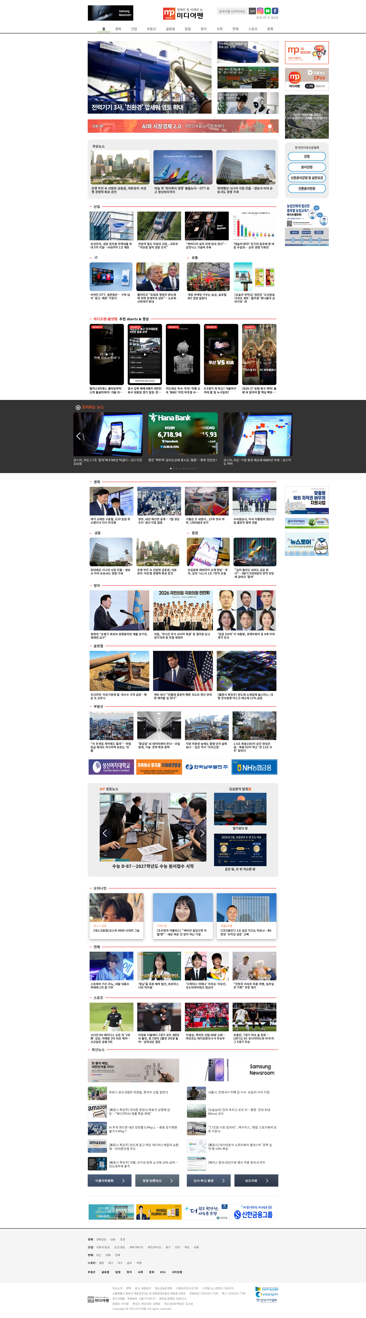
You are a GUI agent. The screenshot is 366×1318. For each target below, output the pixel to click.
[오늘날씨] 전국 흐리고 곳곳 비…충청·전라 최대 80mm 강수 (239, 1111)
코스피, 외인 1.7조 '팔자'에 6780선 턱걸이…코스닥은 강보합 (107, 462)
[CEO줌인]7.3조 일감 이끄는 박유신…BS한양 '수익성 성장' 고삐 (246, 932)
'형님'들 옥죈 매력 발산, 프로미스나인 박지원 (158, 985)
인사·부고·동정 (203, 1180)
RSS (163, 1272)
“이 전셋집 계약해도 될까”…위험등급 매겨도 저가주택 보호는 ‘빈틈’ (111, 747)
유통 (195, 257)
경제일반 (101, 1239)
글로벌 (170, 28)
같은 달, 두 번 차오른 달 (240, 869)
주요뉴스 (98, 146)
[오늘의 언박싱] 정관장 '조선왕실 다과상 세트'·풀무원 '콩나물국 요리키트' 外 (254, 298)
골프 (129, 1263)
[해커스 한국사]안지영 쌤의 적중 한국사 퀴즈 (236, 1162)
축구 (110, 1263)
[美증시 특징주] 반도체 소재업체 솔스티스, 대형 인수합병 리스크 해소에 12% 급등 (245, 696)
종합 (101, 1263)
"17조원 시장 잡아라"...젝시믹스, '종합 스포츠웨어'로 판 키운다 (242, 1129)
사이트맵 (177, 1272)
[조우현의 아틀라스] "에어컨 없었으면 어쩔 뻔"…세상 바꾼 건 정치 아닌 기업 (182, 932)
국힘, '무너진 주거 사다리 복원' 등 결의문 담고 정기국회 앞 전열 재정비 (182, 635)
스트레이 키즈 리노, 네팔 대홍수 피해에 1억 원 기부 (110, 985)
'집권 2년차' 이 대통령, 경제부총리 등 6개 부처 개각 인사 (246, 635)
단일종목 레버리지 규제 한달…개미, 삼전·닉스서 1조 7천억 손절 (208, 571)
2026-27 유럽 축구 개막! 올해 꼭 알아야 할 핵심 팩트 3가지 (259, 392)
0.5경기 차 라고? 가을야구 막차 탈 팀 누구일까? (220, 390)
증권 (195, 532)
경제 (118, 28)
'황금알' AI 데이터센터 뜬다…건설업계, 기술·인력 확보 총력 (159, 745)
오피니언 (100, 888)
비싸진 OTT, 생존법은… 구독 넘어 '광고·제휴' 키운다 (110, 296)
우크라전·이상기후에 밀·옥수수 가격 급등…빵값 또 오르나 (119, 696)
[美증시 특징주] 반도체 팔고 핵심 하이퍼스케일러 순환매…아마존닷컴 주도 (144, 1146)
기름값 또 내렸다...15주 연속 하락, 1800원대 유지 (205, 520)
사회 (220, 28)
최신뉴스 (98, 1050)
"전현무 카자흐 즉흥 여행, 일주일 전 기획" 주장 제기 (254, 985)
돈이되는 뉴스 (93, 407)
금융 (98, 532)
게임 (186, 1247)
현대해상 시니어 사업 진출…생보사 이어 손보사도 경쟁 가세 (245, 190)
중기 (168, 1247)
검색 (252, 11)
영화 (108, 1255)
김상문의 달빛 (240, 788)
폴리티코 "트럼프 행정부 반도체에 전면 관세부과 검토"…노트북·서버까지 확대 (157, 298)
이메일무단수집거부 (187, 1288)
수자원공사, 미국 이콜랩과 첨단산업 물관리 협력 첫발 (254, 520)
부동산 (151, 28)
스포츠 (253, 28)
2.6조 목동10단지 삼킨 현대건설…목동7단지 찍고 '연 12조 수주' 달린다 (253, 747)
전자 (177, 1247)
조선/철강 (119, 1247)
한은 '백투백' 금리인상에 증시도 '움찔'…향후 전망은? (182, 460)
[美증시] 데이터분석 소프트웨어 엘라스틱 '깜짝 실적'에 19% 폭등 (240, 1146)
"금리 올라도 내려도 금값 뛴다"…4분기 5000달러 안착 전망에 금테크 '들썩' (254, 573)
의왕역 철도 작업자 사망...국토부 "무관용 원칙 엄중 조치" (158, 245)
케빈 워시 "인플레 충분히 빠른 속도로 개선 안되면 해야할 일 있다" (183, 696)
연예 (235, 28)
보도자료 (251, 1180)
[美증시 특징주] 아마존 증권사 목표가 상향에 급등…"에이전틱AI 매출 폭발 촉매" (139, 1111)
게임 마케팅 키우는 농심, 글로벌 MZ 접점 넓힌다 (207, 296)
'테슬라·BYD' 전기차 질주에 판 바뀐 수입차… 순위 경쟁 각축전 (254, 245)
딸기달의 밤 (240, 828)
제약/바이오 (154, 1247)
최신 (98, 1255)
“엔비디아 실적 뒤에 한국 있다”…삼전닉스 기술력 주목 (206, 245)
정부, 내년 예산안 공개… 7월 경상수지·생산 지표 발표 (159, 520)
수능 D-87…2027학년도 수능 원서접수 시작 (153, 866)
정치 (204, 28)
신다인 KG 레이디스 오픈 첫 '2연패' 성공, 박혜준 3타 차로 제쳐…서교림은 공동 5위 (110, 1038)
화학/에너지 (136, 1247)
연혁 (128, 1288)
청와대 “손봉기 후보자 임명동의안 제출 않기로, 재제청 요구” (119, 635)
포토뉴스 (109, 788)
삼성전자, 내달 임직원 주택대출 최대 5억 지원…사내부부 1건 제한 (111, 245)
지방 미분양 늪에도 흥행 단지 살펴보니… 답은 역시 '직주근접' (206, 745)
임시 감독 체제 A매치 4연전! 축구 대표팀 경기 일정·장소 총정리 (145, 392)
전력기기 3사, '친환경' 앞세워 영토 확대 (137, 107)
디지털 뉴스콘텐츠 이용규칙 (218, 1288)
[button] (288, 435)
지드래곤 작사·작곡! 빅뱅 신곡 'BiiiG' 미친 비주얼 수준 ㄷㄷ (183, 392)
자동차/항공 (103, 1247)
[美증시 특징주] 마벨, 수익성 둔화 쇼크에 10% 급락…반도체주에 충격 (143, 1164)
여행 (138, 1263)
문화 (270, 28)
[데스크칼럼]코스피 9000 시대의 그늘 (116, 930)
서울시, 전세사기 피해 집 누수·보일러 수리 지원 (239, 1092)
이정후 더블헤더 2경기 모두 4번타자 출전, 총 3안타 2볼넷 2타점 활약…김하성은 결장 (158, 1038)
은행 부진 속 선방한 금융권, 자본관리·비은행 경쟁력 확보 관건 (119, 190)
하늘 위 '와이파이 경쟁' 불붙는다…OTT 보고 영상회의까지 (181, 190)
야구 (120, 1263)
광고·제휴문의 (143, 1288)
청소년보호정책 (163, 1288)
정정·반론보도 (152, 1180)
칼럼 (188, 28)
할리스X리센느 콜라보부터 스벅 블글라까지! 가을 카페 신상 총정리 (106, 392)
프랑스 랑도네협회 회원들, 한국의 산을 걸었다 (138, 1092)
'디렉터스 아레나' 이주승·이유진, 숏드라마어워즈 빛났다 (206, 985)
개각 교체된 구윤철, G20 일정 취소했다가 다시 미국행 (110, 520)
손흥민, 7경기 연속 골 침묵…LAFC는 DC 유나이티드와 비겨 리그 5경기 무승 (254, 1038)
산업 (134, 28)
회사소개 (117, 1288)
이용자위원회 (104, 1180)
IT (96, 257)
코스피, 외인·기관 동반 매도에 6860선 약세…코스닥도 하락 (257, 462)
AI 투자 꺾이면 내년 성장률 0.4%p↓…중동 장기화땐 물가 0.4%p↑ (143, 1129)
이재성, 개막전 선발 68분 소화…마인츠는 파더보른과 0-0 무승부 (206, 1036)
